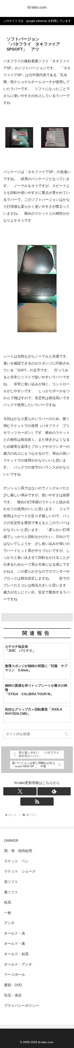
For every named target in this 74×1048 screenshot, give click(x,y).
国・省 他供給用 (18, 851)
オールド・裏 (14, 944)
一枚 (9, 913)
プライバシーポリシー (21, 1006)
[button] (66, 734)
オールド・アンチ (18, 964)
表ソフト (11, 882)
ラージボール (14, 975)
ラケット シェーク (20, 871)
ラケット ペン (16, 861)
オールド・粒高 (16, 954)
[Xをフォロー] (20, 791)
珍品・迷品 (13, 995)
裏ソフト (11, 892)
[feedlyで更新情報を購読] (54, 791)
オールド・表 (14, 933)
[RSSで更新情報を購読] (37, 801)
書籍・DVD (13, 985)
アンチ (9, 923)
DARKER (11, 841)
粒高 (7, 902)
